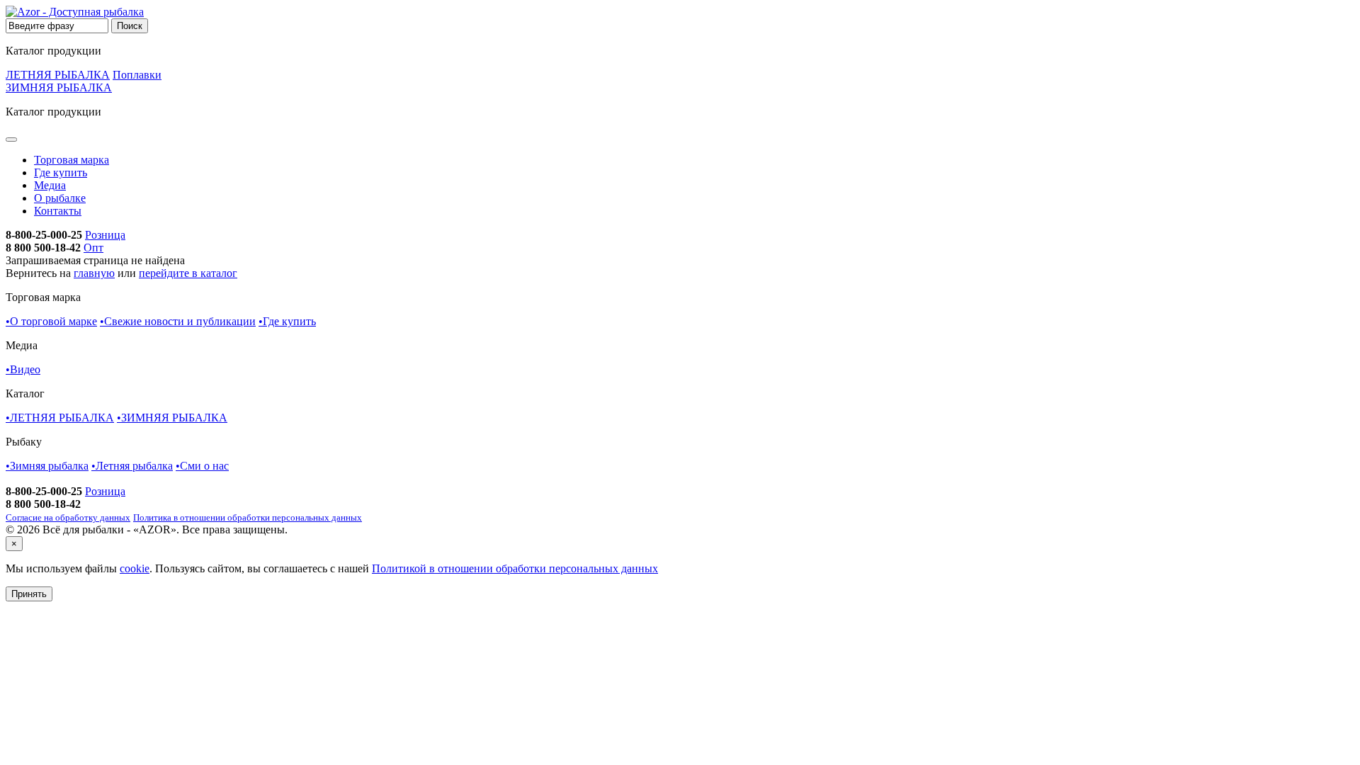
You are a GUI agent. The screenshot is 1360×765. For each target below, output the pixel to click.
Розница (105, 235)
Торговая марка (71, 160)
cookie (134, 568)
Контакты (57, 211)
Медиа (50, 185)
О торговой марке (51, 321)
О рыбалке (60, 198)
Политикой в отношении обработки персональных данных (515, 568)
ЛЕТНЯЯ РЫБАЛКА (58, 75)
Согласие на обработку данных (68, 517)
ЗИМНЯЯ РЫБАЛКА (59, 87)
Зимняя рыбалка (47, 466)
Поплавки (137, 75)
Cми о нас (202, 466)
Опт (93, 248)
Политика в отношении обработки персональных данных (247, 517)
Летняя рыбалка (132, 466)
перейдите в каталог (188, 273)
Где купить (60, 172)
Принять (29, 594)
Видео (23, 369)
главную (94, 273)
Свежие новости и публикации (178, 321)
